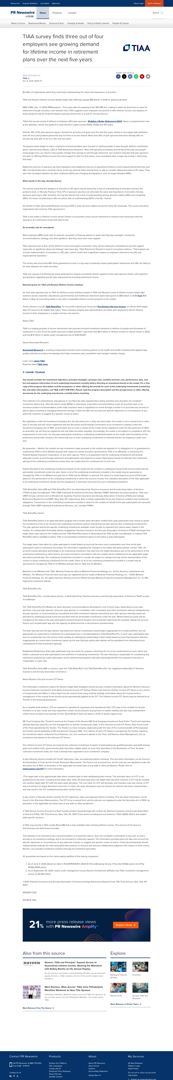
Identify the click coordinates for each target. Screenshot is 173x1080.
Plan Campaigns (55, 1065)
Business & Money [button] (37, 23)
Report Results (55, 1074)
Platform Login (134, 1065)
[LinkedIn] (10, 1076)
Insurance (136, 974)
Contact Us (14, 1072)
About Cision (94, 1065)
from (140, 295)
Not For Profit (116, 995)
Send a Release (154, 3)
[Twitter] (17, 1076)
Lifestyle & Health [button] (75, 23)
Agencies (56, 3)
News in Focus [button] (18, 23)
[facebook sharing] (118, 76)
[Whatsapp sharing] (136, 76)
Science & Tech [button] (56, 23)
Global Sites (94, 1075)
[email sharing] (148, 76)
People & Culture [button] (121, 23)
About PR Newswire (97, 1063)
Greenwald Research (33, 350)
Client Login (139, 3)
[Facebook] (14, 1076)
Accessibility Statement (98, 1071)
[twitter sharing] (124, 76)
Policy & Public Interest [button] (98, 23)
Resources (15, 3)
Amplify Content (55, 1076)
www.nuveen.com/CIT (33, 768)
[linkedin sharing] (130, 76)
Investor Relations (30, 3)
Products (57, 12)
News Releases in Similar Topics (124, 1004)
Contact (72, 12)
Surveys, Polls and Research (140, 997)
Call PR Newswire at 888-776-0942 (27, 1063)
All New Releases (135, 1063)
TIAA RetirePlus (53, 306)
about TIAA (39, 361)
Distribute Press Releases (60, 1071)
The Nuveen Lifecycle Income (111, 306)
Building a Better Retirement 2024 (105, 121)
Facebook (40, 372)
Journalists (44, 3)
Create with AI (55, 1068)
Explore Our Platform (57, 1063)
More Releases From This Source (37, 1008)
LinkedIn (30, 372)
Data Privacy (133, 1068)
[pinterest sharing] (142, 76)
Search (156, 12)
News (43, 13)
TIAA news (42, 364)
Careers (92, 1068)
